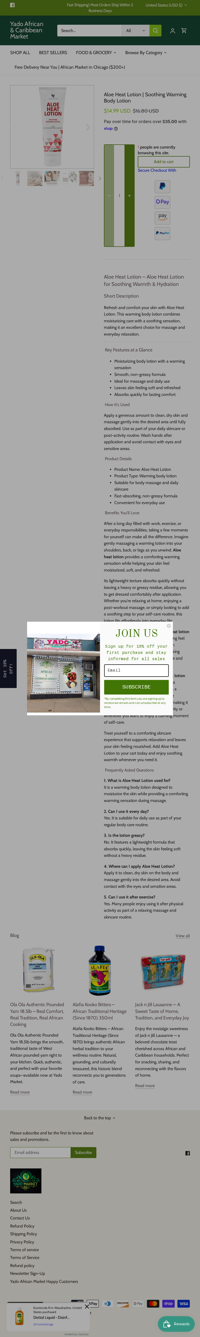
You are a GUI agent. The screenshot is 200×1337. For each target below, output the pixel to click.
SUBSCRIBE (136, 687)
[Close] (169, 626)
